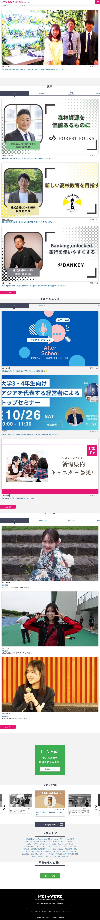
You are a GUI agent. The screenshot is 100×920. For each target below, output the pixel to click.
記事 (38, 903)
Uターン (62, 839)
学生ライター (71, 520)
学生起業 (73, 851)
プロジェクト (42, 306)
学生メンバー (52, 903)
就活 (32, 854)
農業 (58, 856)
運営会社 (51, 911)
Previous (2, 807)
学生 (75, 849)
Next (97, 807)
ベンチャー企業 (28, 846)
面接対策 (65, 856)
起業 (54, 856)
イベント (71, 306)
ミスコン (38, 846)
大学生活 (60, 849)
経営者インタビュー (7, 67)
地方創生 (34, 849)
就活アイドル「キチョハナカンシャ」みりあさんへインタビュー (20, 811)
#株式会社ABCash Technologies (36, 839)
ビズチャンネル (45, 844)
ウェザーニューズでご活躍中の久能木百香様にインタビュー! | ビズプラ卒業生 (79, 812)
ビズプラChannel (57, 844)
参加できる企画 (44, 903)
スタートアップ (71, 841)
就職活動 (59, 854)
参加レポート (42, 93)
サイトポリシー (57, 911)
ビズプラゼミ (69, 844)
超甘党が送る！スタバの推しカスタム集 (49, 813)
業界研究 (71, 854)
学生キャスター (43, 520)
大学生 (53, 849)
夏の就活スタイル (44, 849)
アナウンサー (27, 841)
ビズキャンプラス (32, 844)
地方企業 (26, 849)
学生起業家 (25, 854)
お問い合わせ (60, 903)
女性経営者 (68, 849)
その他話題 (70, 839)
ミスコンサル (47, 846)
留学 (76, 854)
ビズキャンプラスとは (35, 911)
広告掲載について (66, 911)
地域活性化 (73, 846)
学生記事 (65, 851)
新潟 (64, 854)
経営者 (34, 856)
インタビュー (38, 841)
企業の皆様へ (44, 911)
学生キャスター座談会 (43, 851)
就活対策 (51, 854)
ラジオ (55, 846)
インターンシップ (59, 841)
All (14, 93)
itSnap (50, 839)
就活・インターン (41, 854)
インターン (47, 841)
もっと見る (7, 292)
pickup (56, 839)
